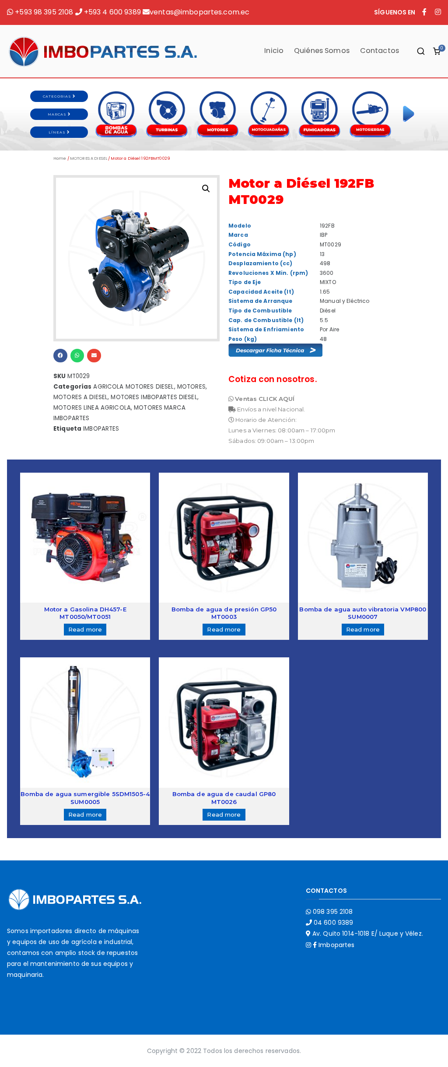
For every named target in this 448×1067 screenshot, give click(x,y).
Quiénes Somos (322, 51)
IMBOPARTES (101, 429)
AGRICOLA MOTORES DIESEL (133, 387)
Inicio (274, 51)
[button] (60, 356)
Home (59, 158)
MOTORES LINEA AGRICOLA (92, 408)
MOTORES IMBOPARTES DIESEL (154, 397)
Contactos (379, 51)
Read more (85, 629)
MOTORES (191, 387)
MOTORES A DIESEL (88, 158)
